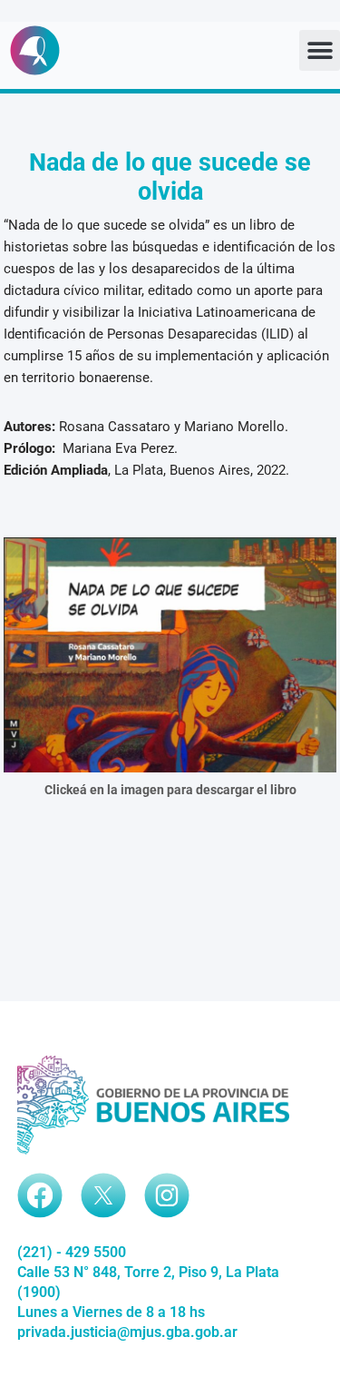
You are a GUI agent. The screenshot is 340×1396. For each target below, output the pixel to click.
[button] (319, 50)
